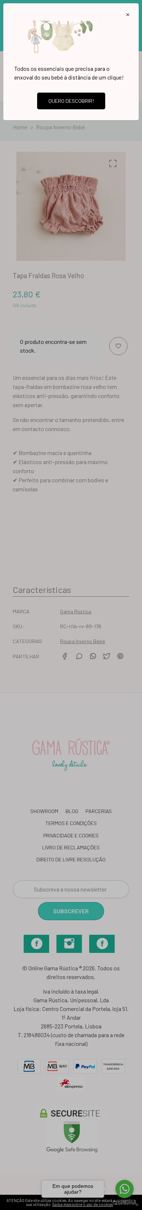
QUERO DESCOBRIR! (71, 101)
